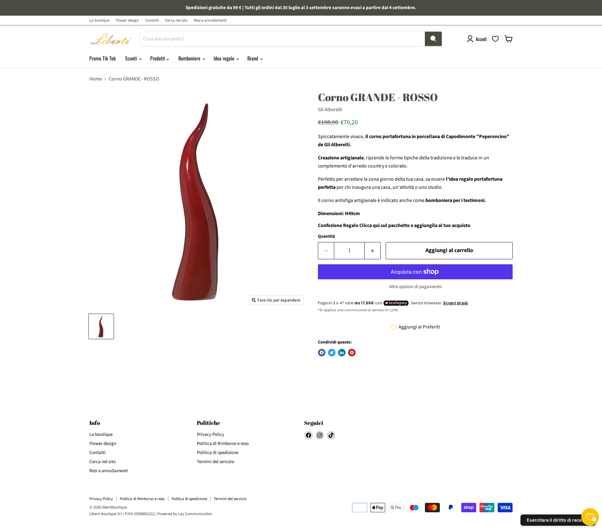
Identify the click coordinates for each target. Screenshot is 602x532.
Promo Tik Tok (102, 58)
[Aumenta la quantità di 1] (373, 250)
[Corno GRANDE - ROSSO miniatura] (101, 326)
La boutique (99, 20)
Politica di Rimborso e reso (223, 443)
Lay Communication (195, 514)
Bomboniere (190, 58)
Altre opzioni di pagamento (415, 286)
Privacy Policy (210, 434)
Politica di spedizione (217, 452)
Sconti (131, 58)
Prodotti (158, 58)
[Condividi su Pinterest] (352, 352)
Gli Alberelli (330, 109)
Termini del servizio (215, 461)
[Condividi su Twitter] (331, 352)
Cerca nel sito (176, 20)
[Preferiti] (495, 39)
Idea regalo (224, 58)
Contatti (152, 20)
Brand (253, 58)
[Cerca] (433, 39)
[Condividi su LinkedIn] (342, 352)
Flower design (127, 20)
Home (95, 79)
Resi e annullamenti (210, 20)
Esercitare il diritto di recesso (558, 520)
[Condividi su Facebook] (321, 352)
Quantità (326, 236)
